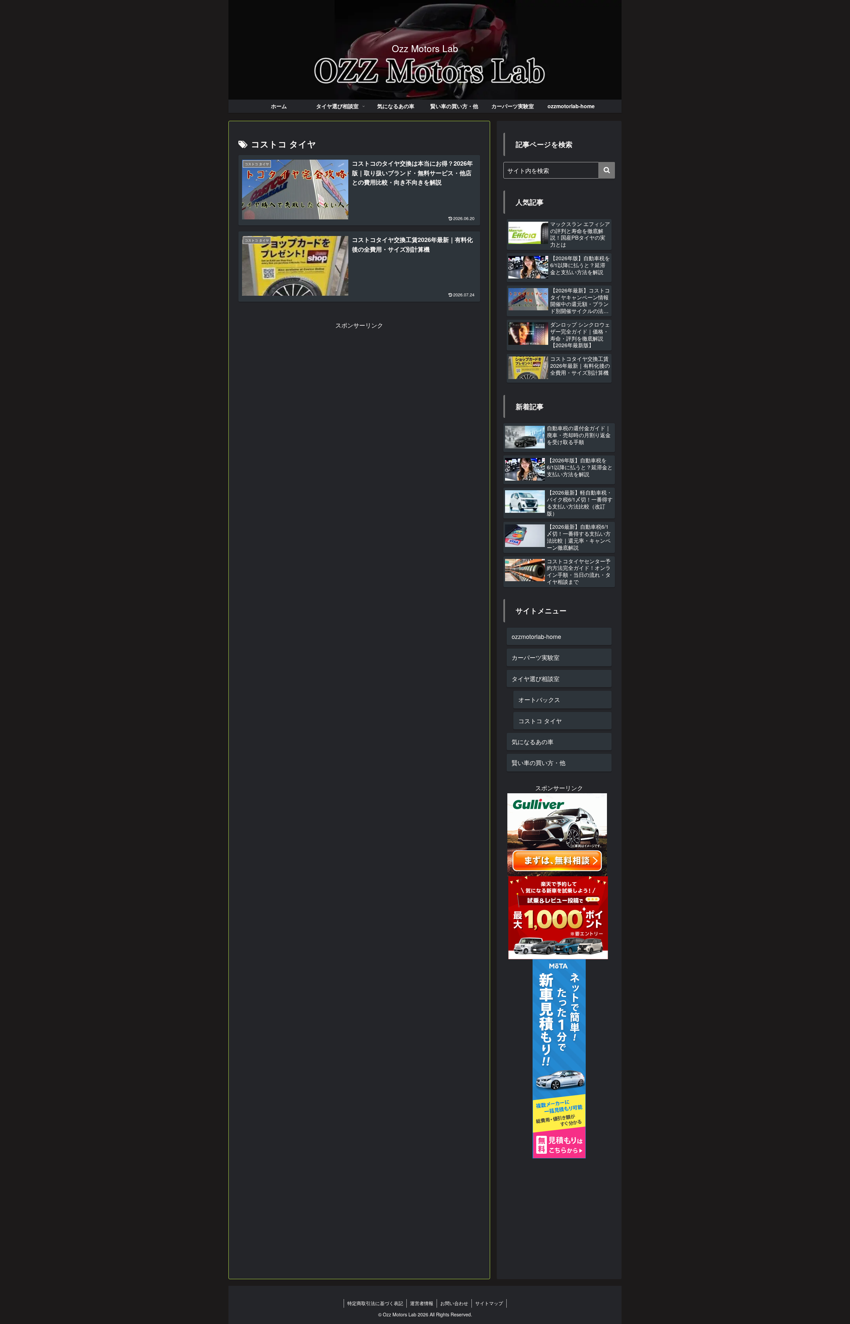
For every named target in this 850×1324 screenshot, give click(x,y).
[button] (606, 170)
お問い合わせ (454, 1303)
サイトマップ (489, 1303)
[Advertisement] (359, 376)
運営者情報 (421, 1303)
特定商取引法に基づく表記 (375, 1303)
